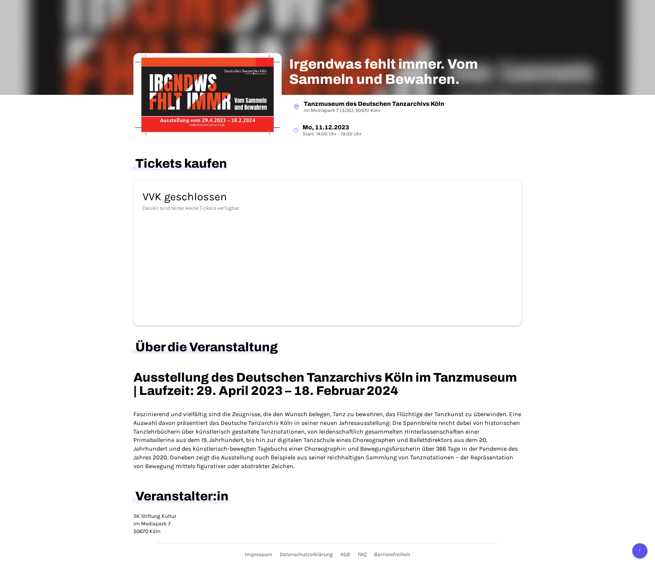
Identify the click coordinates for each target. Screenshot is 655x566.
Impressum (258, 554)
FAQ (362, 554)
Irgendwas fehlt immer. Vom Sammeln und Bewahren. (383, 72)
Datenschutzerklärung (306, 554)
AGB (345, 554)
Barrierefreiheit (392, 554)
